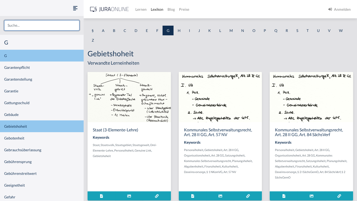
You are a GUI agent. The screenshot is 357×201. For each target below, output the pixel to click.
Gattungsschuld (17, 102)
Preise (184, 9)
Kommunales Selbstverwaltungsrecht (207, 161)
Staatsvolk (107, 145)
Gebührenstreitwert (20, 173)
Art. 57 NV (229, 172)
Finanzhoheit (212, 166)
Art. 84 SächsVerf (330, 172)
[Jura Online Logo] (109, 9)
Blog (171, 9)
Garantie (11, 91)
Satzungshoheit (235, 155)
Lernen (141, 9)
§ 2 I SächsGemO (308, 172)
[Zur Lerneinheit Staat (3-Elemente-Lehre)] (157, 195)
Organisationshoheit (197, 155)
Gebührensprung (18, 161)
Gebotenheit (14, 138)
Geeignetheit (14, 185)
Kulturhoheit (230, 166)
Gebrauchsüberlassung (22, 150)
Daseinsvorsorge (194, 172)
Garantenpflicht (17, 67)
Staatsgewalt (141, 145)
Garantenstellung (18, 79)
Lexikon (157, 9)
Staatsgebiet (123, 145)
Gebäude (11, 114)
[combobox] (41, 25)
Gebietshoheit (15, 126)
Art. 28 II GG (230, 150)
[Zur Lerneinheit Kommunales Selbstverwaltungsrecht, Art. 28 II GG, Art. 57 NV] (248, 195)
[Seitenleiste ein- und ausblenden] (75, 8)
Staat (96, 145)
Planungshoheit (242, 161)
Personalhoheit (124, 150)
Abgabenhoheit (193, 166)
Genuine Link (143, 150)
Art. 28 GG (217, 155)
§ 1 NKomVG (214, 172)
